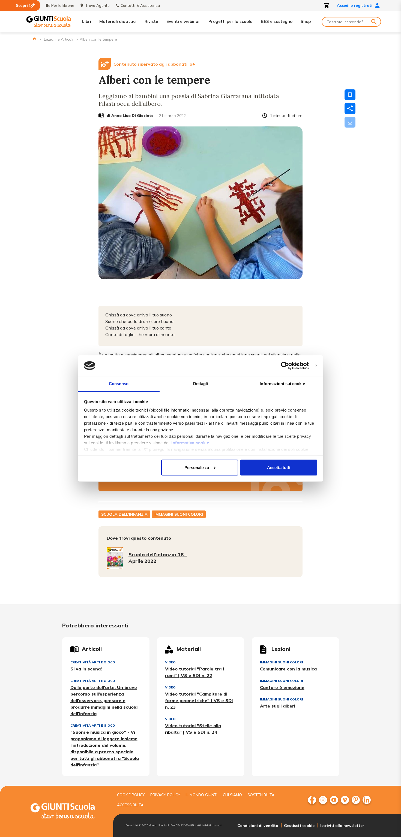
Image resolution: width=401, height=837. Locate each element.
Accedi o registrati (354, 5)
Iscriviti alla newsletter (342, 825)
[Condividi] (350, 108)
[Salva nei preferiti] (350, 94)
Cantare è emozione (282, 687)
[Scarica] (350, 122)
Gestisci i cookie (299, 825)
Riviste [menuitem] (151, 21)
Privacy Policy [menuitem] (165, 794)
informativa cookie (190, 442)
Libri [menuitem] (86, 21)
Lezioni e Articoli (58, 39)
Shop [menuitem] (306, 21)
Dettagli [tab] (200, 383)
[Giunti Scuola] (48, 21)
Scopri (22, 5)
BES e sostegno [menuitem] (276, 21)
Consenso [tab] (118, 383)
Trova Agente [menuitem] (97, 5)
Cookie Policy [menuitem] (131, 794)
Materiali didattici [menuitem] (117, 21)
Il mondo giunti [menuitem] (201, 794)
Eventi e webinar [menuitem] (183, 21)
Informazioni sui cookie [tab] (282, 383)
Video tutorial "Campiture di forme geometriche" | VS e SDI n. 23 (199, 700)
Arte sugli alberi (277, 706)
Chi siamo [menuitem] (232, 794)
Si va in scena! (86, 669)
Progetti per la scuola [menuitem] (230, 21)
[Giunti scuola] (68, 811)
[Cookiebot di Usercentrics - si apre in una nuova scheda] (285, 366)
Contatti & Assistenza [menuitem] (140, 5)
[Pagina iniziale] (34, 38)
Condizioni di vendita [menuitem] (257, 825)
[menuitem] (312, 800)
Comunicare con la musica (288, 669)
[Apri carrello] (326, 5)
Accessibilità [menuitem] (130, 804)
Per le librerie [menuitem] (62, 5)
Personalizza (196, 467)
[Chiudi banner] (316, 366)
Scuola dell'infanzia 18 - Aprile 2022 (157, 557)
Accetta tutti (278, 467)
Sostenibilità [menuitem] (260, 794)
